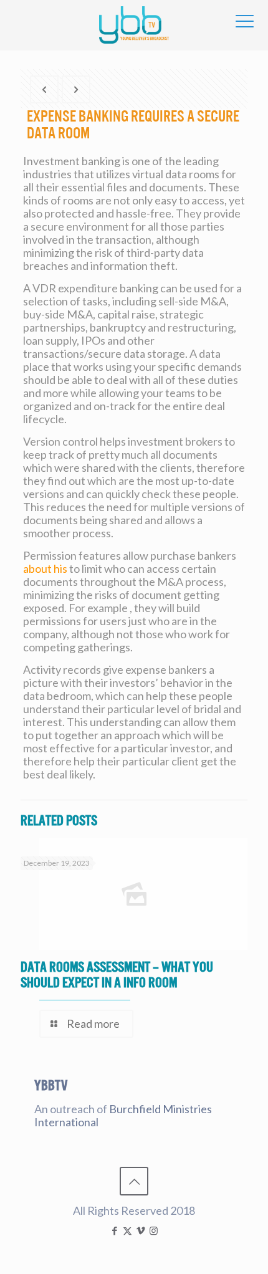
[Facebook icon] (114, 1230)
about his (45, 568)
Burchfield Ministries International (123, 1115)
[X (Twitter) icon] (127, 1230)
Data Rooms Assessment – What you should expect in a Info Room (117, 975)
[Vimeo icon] (140, 1230)
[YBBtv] (134, 25)
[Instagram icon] (153, 1230)
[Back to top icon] (134, 1181)
